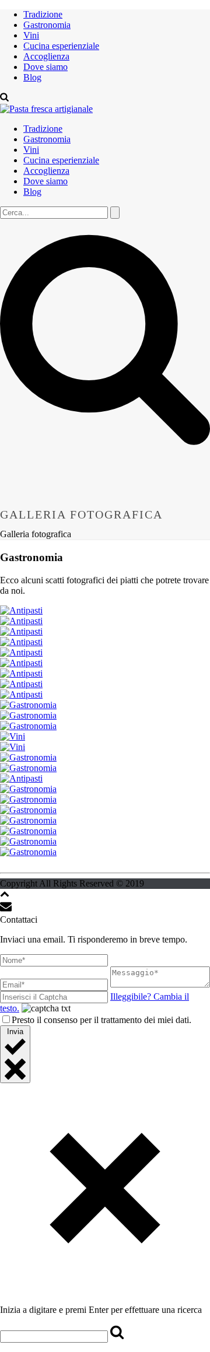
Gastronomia (47, 25)
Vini (31, 35)
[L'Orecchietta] (46, 109)
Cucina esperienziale (61, 46)
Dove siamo (45, 67)
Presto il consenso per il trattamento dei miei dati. (101, 1020)
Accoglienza (46, 56)
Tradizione (42, 14)
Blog (32, 77)
